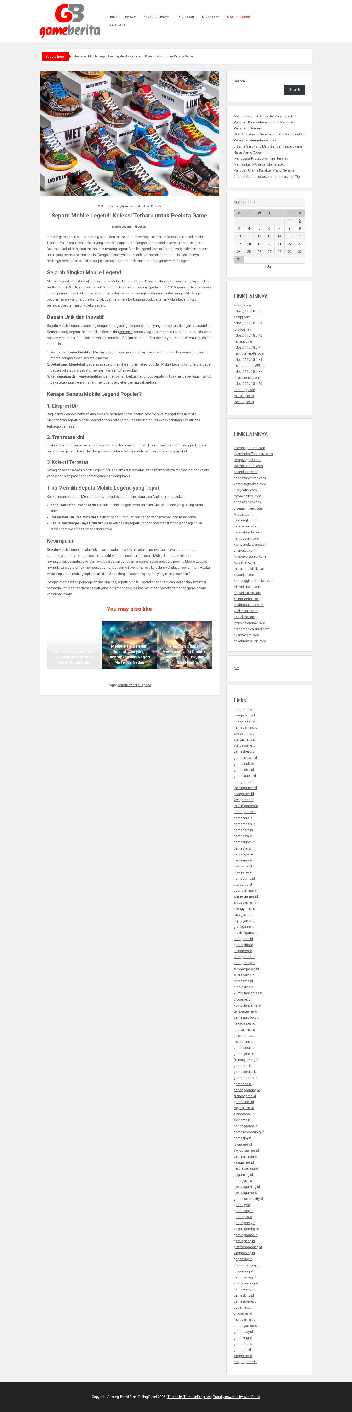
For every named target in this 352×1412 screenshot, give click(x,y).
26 (259, 252)
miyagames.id (244, 1023)
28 (279, 252)
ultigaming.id (243, 1271)
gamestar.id (243, 848)
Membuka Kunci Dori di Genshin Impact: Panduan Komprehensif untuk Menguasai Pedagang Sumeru (265, 122)
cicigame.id (242, 1120)
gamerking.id (243, 1211)
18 (249, 244)
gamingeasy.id (244, 1223)
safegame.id (243, 939)
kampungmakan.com (250, 484)
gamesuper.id (244, 842)
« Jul (268, 266)
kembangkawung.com (250, 544)
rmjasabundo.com (247, 532)
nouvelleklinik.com (247, 593)
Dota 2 (130, 17)
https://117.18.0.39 (248, 323)
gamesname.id (245, 1301)
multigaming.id (245, 1277)
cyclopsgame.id (245, 1193)
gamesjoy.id (243, 1138)
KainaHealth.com (246, 599)
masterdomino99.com (250, 366)
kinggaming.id (244, 1253)
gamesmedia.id (245, 1156)
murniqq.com (244, 396)
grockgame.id (244, 927)
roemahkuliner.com (248, 466)
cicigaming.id (243, 1041)
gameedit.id (243, 1084)
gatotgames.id (245, 1029)
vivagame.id (243, 866)
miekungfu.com (246, 520)
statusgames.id (245, 1326)
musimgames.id (246, 806)
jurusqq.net (242, 329)
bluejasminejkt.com (248, 508)
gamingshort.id (245, 1054)
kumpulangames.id (248, 993)
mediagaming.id (246, 1168)
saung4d (126, 332)
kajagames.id (244, 1162)
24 (239, 252)
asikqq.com (242, 305)
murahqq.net (243, 341)
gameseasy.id (244, 1289)
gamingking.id (244, 1241)
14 (279, 236)
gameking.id (243, 1338)
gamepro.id (242, 1350)
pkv (236, 668)
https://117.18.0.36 (248, 311)
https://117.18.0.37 (248, 372)
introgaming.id (244, 963)
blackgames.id (244, 1035)
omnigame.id (244, 987)
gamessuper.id (245, 776)
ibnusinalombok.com (249, 623)
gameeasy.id (243, 1332)
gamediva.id (243, 836)
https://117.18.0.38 (248, 360)
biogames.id (243, 951)
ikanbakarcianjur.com (250, 556)
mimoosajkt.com (246, 538)
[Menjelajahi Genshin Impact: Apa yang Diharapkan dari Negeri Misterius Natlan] (129, 645)
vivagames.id (244, 800)
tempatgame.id (245, 1011)
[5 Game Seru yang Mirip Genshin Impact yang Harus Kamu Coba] (74, 645)
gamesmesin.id (245, 758)
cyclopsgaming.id (247, 1187)
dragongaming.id (246, 1265)
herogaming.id (244, 709)
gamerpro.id (243, 1217)
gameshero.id (244, 751)
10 (239, 236)
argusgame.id (244, 921)
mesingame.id (244, 860)
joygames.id (243, 1144)
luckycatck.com (245, 490)
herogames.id (244, 782)
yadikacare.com (246, 611)
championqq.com (247, 378)
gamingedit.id (244, 1047)
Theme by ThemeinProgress (189, 1397)
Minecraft (210, 17)
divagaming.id (244, 715)
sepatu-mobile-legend (134, 685)
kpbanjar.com (244, 575)
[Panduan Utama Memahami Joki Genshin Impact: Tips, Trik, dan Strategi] (184, 645)
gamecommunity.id (248, 1199)
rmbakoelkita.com (247, 496)
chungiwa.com (245, 550)
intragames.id (244, 957)
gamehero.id (243, 830)
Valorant (117, 25)
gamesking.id (244, 1295)
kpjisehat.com (244, 562)
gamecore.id (243, 818)
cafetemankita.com (249, 526)
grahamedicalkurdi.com (251, 629)
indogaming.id (244, 721)
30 (300, 252)
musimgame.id (245, 854)
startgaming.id (245, 739)
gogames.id (242, 1307)
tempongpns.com (247, 460)
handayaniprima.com (250, 478)
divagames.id (244, 794)
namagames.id (245, 812)
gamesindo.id (244, 764)
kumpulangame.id (247, 1005)
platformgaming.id (248, 1247)
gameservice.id (245, 1072)
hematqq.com (244, 390)
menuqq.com (244, 402)
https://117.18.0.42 (248, 335)
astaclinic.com (244, 617)
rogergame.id (244, 1108)
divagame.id (243, 872)
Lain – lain (185, 17)
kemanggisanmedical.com (254, 581)
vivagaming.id (244, 733)
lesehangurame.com (249, 448)
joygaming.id (243, 1175)
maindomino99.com (249, 353)
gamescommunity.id (249, 1132)
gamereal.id (243, 1066)
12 (259, 236)
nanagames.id (244, 1181)
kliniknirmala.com (247, 587)
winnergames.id (246, 896)
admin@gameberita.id (125, 206)
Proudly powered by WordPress (236, 1397)
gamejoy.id (242, 1205)
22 (290, 244)
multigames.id (244, 1319)
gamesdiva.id (244, 770)
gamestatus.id (244, 1344)
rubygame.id (243, 915)
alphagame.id (244, 1114)
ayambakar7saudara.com (253, 454)
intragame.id (243, 981)
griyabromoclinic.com (250, 641)
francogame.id (245, 1096)
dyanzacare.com (246, 635)
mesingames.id (245, 788)
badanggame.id (245, 1126)
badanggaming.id (247, 1090)
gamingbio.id (243, 945)
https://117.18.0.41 (248, 347)
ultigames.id (243, 1313)
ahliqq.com (242, 317)
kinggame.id (243, 1356)
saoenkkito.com (246, 472)
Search (239, 81)
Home (113, 17)
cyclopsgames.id (246, 1150)
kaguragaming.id (246, 1229)
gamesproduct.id (246, 1017)
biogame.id (242, 999)
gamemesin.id (244, 824)
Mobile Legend (238, 17)
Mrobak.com (243, 514)
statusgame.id (244, 745)
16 (300, 236)
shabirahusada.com (249, 605)
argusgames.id (245, 902)
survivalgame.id (245, 933)
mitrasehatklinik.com (249, 569)
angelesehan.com (247, 502)
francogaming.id (246, 1060)
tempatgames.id (246, 969)
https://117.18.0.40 (248, 384)
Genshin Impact (156, 17)
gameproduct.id (246, 1078)
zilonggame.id (244, 909)
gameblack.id (244, 1102)
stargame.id (243, 884)
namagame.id (244, 878)
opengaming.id (245, 890)
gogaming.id (243, 1259)
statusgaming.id (246, 1283)
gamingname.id (245, 1235)
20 (269, 244)
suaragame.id (244, 975)
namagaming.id (245, 727)
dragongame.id (245, 1362)
